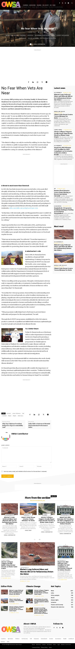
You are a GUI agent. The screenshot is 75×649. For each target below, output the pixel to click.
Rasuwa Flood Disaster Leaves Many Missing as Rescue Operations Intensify (62, 193)
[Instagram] (65, 3)
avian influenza (17, 413)
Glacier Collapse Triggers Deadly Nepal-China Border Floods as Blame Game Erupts (63, 134)
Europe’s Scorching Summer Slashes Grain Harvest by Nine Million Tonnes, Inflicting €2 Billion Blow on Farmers (41, 610)
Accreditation (57, 206)
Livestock (30, 35)
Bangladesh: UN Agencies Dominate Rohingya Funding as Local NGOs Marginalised (64, 210)
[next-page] (39, 539)
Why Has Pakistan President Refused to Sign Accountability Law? (12, 425)
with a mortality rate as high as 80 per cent (23, 208)
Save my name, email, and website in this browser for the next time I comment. (25, 471)
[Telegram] (68, 3)
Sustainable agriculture (42, 35)
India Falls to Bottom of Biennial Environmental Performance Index (39, 425)
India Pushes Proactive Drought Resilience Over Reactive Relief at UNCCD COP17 (41, 601)
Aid (55, 188)
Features (23, 35)
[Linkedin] (33, 82)
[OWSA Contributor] (31, 44)
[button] (72, 3)
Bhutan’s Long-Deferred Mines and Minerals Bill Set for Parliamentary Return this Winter (63, 247)
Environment (22, 38)
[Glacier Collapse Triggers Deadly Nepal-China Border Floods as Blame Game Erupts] (46, 509)
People (14, 415)
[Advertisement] (37, 64)
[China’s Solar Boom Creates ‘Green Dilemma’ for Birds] (64, 258)
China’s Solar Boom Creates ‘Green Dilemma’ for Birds (63, 116)
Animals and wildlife (12, 35)
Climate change (58, 129)
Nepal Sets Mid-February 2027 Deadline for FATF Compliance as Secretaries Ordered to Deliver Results (63, 151)
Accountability (58, 92)
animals (9, 413)
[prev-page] (35, 539)
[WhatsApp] (37, 82)
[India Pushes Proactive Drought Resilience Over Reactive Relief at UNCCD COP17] (29, 600)
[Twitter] (62, 3)
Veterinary (20, 415)
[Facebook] (59, 3)
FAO (23, 413)
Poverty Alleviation (63, 35)
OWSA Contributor (39, 44)
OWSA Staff (28, 530)
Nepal (53, 35)
